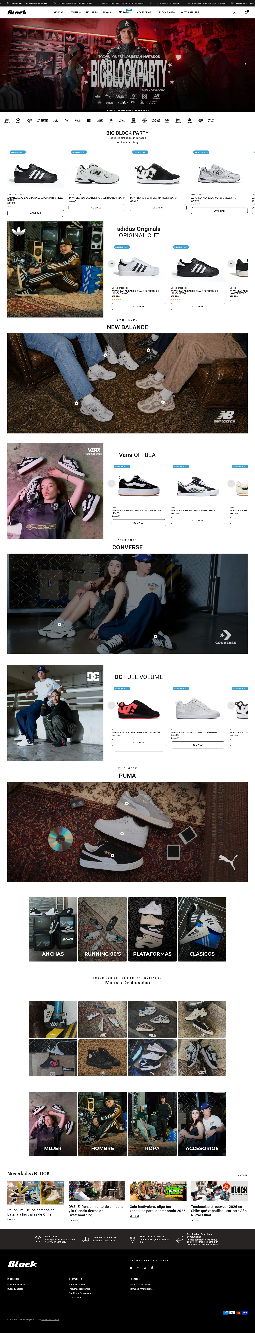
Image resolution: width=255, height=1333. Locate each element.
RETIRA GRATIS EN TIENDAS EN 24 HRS (194, 3)
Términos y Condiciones (142, 1289)
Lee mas (12, 1219)
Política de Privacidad (140, 1284)
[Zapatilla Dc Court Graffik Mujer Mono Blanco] (198, 705)
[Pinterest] (147, 1268)
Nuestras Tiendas (16, 1284)
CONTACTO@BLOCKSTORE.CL (109, 3)
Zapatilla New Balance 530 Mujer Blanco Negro (97, 198)
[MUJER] (53, 1124)
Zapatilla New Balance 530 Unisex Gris (213, 198)
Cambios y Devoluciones (81, 1293)
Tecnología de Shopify (50, 1319)
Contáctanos (75, 1297)
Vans (114, 508)
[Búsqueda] (240, 12)
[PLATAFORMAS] (152, 929)
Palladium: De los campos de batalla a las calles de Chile (30, 1212)
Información (75, 1279)
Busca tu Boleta (15, 1289)
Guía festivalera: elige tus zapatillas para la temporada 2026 (157, 1209)
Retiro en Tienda (77, 1284)
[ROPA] (152, 1124)
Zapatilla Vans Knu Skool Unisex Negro (193, 511)
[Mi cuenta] (234, 12)
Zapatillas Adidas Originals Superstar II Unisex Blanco (135, 292)
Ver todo (243, 1175)
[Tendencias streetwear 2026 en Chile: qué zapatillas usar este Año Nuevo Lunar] (219, 1191)
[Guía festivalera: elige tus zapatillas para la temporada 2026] (158, 1191)
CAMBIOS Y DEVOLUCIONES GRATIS (149, 3)
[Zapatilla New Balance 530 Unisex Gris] (219, 169)
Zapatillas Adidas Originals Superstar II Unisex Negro (35, 199)
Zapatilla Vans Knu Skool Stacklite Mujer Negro (136, 512)
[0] (245, 12)
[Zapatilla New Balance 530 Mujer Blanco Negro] (97, 169)
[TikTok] (154, 1268)
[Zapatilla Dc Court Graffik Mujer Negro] (158, 169)
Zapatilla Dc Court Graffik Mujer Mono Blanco (194, 734)
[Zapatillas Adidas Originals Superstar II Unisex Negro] (35, 169)
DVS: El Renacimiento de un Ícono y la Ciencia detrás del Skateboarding (96, 1211)
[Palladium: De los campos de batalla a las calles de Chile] (35, 1192)
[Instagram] (140, 1268)
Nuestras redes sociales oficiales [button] (149, 1260)
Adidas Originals (15, 195)
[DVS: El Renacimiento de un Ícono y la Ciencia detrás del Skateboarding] (97, 1191)
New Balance (75, 195)
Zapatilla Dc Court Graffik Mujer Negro (153, 198)
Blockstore (13, 1279)
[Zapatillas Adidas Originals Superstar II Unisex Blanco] (139, 263)
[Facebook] (133, 1268)
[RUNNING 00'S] (102, 929)
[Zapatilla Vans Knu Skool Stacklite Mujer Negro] (139, 483)
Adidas (233, 288)
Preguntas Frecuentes (79, 1289)
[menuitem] (60, 12)
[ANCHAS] (53, 929)
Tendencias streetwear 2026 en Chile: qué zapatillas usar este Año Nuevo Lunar (219, 1211)
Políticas (135, 1279)
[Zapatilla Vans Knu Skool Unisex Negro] (198, 483)
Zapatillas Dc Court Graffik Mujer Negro (136, 733)
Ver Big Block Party (127, 142)
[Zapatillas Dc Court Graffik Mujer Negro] (139, 705)
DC (131, 195)
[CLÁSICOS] (202, 929)
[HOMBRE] (102, 1124)
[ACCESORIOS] (202, 1124)
